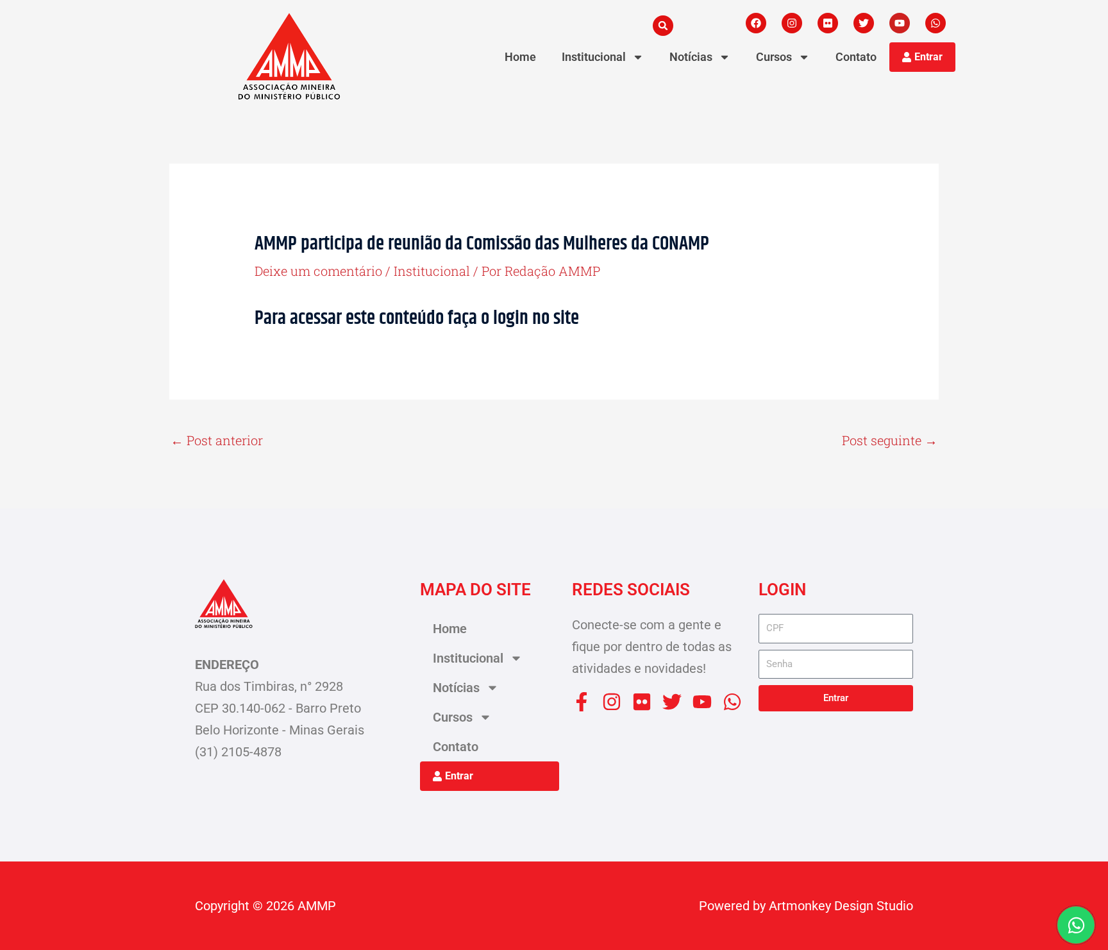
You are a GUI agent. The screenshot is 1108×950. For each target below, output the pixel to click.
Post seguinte (889, 440)
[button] (663, 25)
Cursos (774, 57)
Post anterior (217, 440)
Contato (856, 57)
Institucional (594, 57)
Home (520, 57)
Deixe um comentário (318, 270)
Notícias (690, 57)
